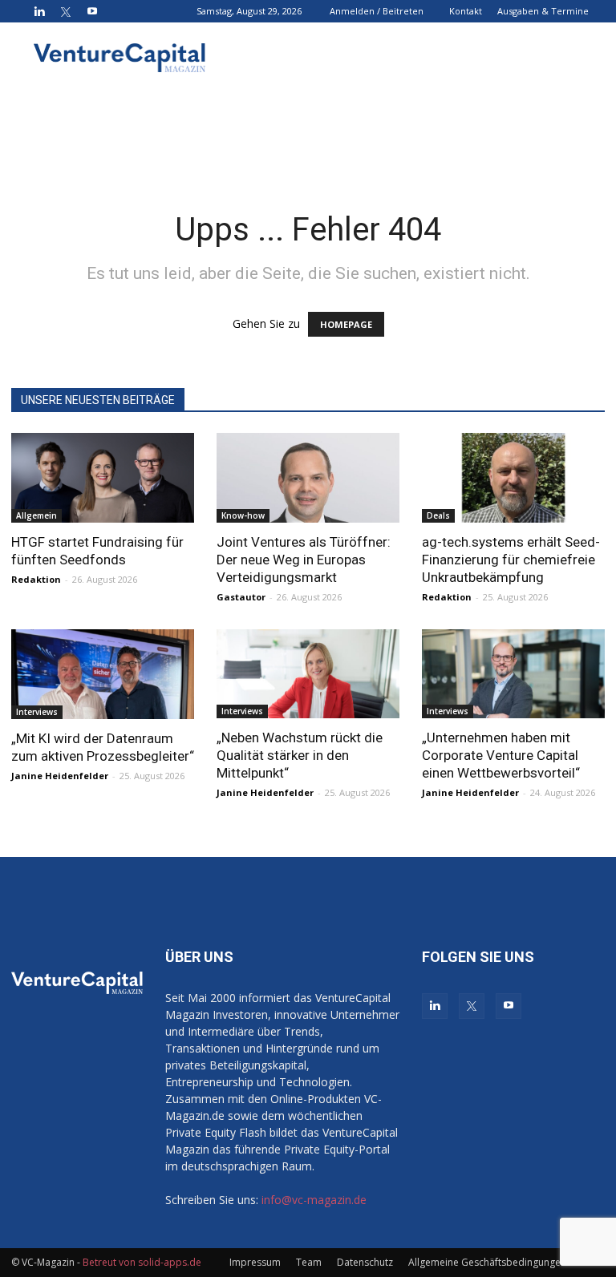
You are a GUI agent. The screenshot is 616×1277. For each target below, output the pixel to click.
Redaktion (36, 579)
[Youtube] (92, 11)
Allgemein (36, 515)
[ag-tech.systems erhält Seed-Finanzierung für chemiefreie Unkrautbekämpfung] (513, 478)
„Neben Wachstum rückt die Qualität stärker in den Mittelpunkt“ (300, 755)
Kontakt (465, 11)
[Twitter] (66, 11)
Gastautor (241, 597)
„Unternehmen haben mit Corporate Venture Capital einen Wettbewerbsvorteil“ (501, 755)
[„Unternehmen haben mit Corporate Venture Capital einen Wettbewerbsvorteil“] (513, 674)
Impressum (255, 1262)
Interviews (37, 711)
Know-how (243, 515)
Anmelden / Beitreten (377, 11)
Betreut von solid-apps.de (142, 1262)
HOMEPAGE (346, 324)
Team (309, 1262)
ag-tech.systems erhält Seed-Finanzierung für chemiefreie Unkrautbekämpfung (511, 559)
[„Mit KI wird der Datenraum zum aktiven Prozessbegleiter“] (102, 674)
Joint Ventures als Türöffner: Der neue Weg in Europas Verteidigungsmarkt (304, 559)
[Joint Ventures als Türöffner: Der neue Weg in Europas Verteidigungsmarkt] (308, 478)
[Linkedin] (39, 11)
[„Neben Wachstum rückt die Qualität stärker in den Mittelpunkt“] (308, 674)
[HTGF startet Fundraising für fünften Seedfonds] (102, 478)
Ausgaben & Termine (543, 11)
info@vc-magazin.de (314, 1199)
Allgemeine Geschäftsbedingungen (487, 1262)
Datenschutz (365, 1262)
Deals (438, 515)
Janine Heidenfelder (59, 776)
